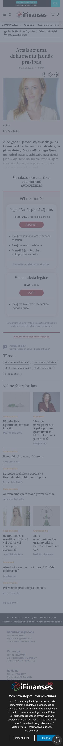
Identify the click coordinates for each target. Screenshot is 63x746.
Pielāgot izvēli (22, 737)
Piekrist (46, 737)
